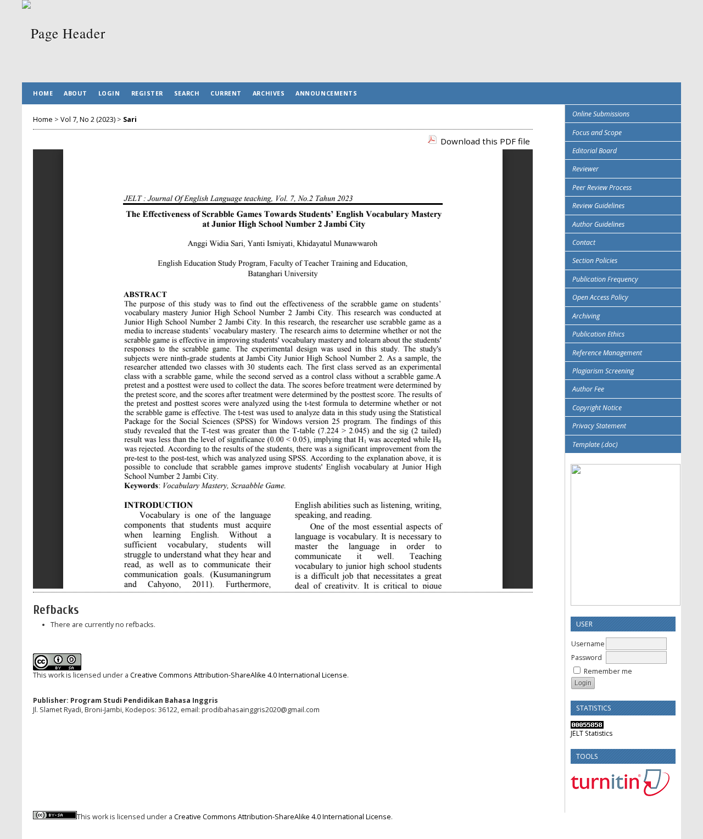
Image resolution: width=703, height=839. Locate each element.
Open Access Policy (600, 297)
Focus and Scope (597, 132)
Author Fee (588, 389)
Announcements (326, 93)
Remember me (608, 671)
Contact (583, 242)
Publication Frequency (605, 279)
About (75, 93)
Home (43, 93)
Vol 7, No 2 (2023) (87, 119)
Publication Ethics (598, 334)
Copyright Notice (597, 407)
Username (588, 643)
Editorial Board (594, 150)
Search (186, 93)
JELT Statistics (591, 733)
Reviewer (585, 169)
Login (109, 93)
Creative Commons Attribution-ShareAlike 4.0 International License (238, 675)
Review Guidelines (598, 205)
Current (226, 93)
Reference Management (607, 352)
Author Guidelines (598, 224)
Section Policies (594, 260)
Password (586, 657)
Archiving (586, 316)
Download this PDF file (485, 141)
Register (147, 93)
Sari (130, 119)
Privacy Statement (599, 425)
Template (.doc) (594, 444)
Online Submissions (600, 114)
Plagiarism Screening (603, 371)
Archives (268, 93)
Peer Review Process (602, 187)
